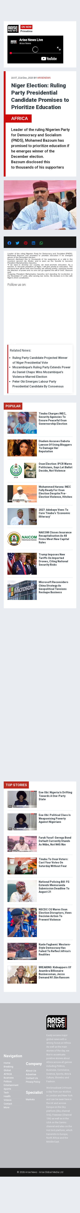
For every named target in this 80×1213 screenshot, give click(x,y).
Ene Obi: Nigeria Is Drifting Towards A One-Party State (55, 796)
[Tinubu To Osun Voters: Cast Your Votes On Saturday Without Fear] (22, 858)
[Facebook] (8, 344)
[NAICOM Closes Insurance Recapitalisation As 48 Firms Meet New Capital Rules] (22, 532)
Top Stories (16, 785)
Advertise (31, 1074)
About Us (31, 1070)
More (6, 1107)
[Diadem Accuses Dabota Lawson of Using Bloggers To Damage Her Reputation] (22, 440)
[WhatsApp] (13, 344)
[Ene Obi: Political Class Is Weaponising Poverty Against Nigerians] (22, 814)
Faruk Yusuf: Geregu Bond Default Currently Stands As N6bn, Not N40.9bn (55, 841)
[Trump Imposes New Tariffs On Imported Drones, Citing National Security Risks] (22, 554)
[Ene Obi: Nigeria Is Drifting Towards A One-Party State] (22, 792)
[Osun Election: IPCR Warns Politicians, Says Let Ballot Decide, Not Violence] (22, 463)
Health (7, 1096)
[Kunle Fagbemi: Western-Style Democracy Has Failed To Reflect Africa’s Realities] (22, 944)
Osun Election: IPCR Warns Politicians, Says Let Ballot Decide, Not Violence (55, 467)
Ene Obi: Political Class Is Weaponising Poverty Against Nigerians (55, 818)
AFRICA (19, 118)
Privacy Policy (33, 1081)
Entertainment (11, 1085)
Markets (30, 1099)
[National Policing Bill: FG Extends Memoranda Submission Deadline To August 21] (22, 881)
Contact (8, 1103)
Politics (8, 1081)
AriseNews (44, 78)
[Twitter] (9, 344)
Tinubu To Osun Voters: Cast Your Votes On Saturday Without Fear (53, 862)
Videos (7, 1100)
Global (7, 1070)
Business (9, 1077)
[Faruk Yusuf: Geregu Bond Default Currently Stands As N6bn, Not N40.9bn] (22, 837)
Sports (7, 1088)
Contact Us (32, 1078)
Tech (6, 1092)
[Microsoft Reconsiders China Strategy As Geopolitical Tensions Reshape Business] (22, 581)
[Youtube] (15, 344)
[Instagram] (11, 344)
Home (7, 1062)
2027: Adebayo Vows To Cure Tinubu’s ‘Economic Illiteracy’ (54, 513)
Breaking (8, 1066)
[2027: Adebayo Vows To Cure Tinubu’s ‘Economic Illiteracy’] (22, 509)
